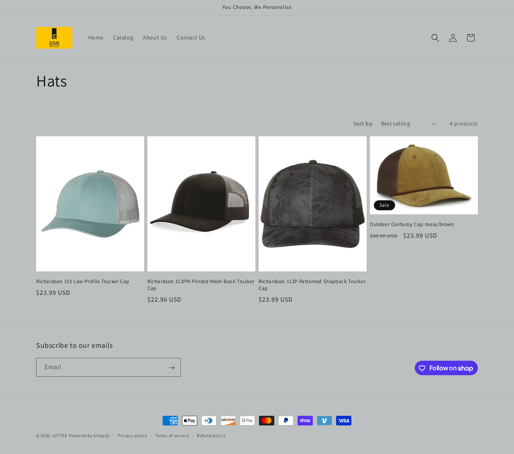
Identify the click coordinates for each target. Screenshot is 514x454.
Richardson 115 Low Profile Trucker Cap (82, 281)
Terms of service (172, 435)
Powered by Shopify (89, 435)
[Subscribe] (171, 367)
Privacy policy (132, 435)
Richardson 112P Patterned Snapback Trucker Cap (312, 285)
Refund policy (211, 435)
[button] (435, 38)
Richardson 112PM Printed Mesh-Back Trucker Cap (200, 285)
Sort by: (363, 123)
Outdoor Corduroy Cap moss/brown (412, 224)
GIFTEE (60, 435)
